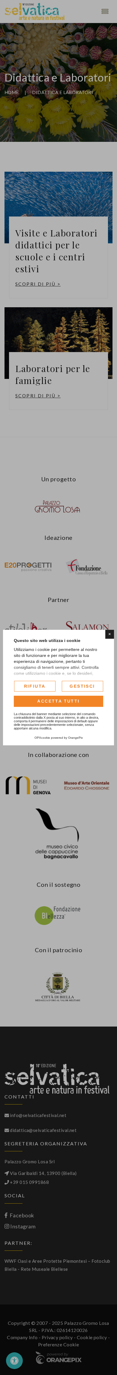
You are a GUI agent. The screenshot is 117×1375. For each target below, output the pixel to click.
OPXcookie (42, 737)
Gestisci (82, 686)
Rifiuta (35, 686)
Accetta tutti (58, 701)
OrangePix (75, 737)
